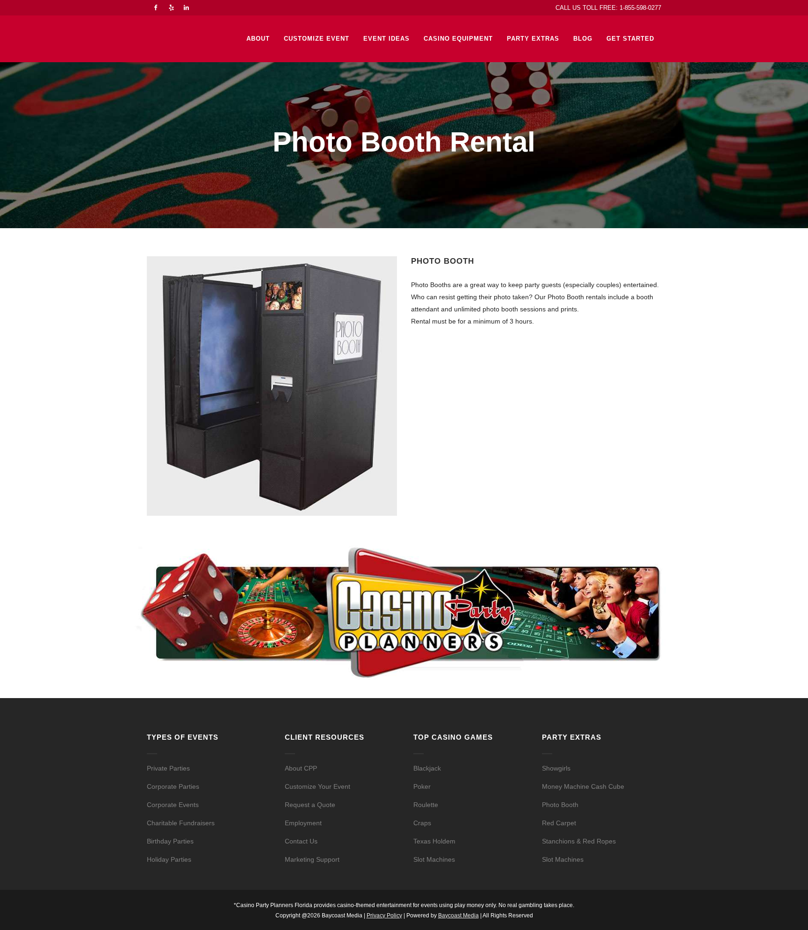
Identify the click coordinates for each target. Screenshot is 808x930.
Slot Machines (434, 859)
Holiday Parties (169, 859)
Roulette (425, 804)
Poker (422, 786)
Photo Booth (560, 804)
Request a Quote (310, 804)
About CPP (301, 768)
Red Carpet (559, 823)
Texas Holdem (434, 841)
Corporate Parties (173, 786)
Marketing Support (312, 859)
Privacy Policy (384, 915)
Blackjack (427, 768)
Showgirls (556, 768)
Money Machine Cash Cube (583, 786)
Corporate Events (173, 804)
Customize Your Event (317, 786)
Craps (422, 823)
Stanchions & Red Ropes (579, 841)
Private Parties (168, 768)
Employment (303, 823)
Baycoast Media (458, 915)
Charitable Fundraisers (181, 823)
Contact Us (301, 841)
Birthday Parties (170, 841)
